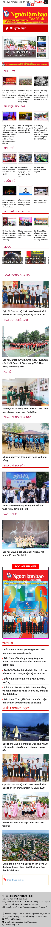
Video (7, 246)
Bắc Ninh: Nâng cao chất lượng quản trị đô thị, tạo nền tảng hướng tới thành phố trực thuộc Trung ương (25, 96)
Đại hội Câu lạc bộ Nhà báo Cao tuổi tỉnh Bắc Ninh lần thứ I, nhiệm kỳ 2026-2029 (24, 313)
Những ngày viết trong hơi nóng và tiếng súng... (24, 459)
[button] (25, 879)
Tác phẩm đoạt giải (17, 211)
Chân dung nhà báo (17, 417)
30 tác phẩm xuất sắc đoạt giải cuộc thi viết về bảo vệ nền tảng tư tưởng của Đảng (9, 235)
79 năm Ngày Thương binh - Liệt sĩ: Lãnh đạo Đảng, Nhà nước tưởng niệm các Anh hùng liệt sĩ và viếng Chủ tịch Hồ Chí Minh (41, 132)
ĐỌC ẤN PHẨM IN (25, 566)
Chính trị (10, 71)
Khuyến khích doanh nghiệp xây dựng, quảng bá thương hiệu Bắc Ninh (24, 172)
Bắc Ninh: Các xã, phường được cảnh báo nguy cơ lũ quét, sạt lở (23, 651)
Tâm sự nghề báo (16, 320)
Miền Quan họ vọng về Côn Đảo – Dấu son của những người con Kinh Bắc (25, 410)
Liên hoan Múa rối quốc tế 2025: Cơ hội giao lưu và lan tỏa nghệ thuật (9, 203)
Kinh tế (9, 148)
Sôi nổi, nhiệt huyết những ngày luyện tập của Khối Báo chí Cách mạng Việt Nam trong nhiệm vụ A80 (25, 363)
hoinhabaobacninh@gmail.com (24, 922)
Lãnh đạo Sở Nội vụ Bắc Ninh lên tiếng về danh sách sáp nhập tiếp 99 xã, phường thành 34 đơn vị (25, 690)
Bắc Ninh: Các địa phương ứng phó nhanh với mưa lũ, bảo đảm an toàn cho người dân (24, 661)
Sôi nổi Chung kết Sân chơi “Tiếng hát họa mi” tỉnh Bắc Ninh (23, 554)
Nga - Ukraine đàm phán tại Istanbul (40, 201)
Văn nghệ (10, 514)
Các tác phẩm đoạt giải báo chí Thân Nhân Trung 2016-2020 (25, 234)
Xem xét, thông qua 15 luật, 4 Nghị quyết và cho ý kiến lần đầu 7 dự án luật (25, 129)
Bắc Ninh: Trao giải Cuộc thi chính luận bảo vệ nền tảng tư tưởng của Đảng (9, 94)
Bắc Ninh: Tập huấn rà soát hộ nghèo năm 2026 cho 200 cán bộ (9, 171)
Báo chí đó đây (14, 465)
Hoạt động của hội (17, 275)
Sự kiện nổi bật (14, 106)
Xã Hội (8, 371)
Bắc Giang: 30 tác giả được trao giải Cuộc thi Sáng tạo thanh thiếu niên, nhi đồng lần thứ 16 (41, 235)
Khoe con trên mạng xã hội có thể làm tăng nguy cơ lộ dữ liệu (23, 507)
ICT (17, 925)
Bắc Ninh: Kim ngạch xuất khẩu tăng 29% (40, 170)
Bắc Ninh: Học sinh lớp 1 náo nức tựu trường (23, 680)
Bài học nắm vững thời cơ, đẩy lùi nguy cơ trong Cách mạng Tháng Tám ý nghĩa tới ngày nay (41, 95)
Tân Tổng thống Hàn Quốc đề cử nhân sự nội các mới (24, 203)
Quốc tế (9, 181)
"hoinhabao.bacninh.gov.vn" (35, 907)
